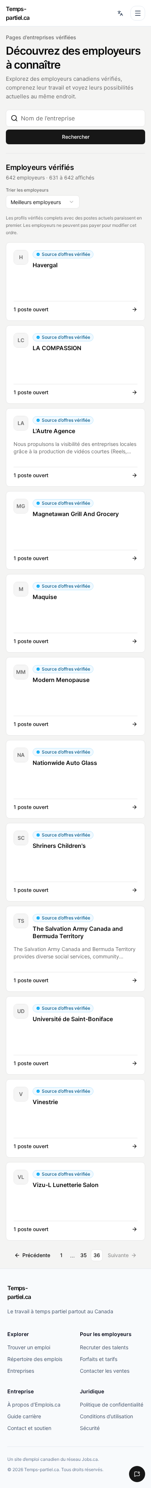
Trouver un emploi (28, 1347)
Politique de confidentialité (111, 1404)
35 (83, 1255)
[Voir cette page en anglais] (120, 13)
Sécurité (90, 1428)
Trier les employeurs (27, 190)
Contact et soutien (29, 1428)
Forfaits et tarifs (98, 1359)
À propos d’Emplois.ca (33, 1404)
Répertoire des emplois (34, 1359)
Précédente (36, 1255)
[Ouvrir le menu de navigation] (137, 13)
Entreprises (20, 1371)
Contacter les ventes (104, 1371)
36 (96, 1255)
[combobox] (80, 118)
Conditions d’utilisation (106, 1416)
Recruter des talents (104, 1347)
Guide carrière (24, 1416)
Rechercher (75, 137)
